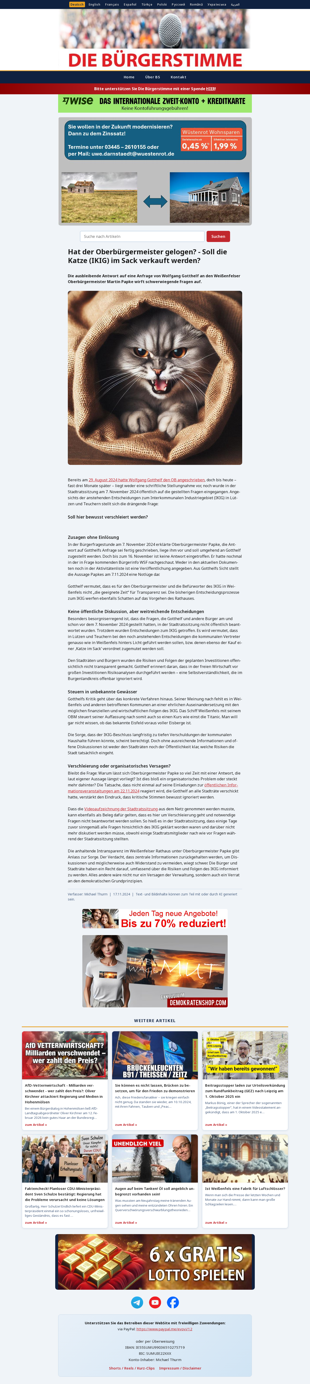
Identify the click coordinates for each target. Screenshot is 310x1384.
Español (130, 4)
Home (129, 76)
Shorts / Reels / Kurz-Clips (132, 1368)
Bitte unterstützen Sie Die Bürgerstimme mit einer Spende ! (155, 88)
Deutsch (77, 4)
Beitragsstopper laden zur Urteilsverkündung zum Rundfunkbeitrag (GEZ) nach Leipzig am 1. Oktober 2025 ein (245, 1091)
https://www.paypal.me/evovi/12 (164, 1328)
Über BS (152, 76)
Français (112, 4)
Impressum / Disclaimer (180, 1368)
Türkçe (146, 4)
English (95, 4)
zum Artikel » (36, 1124)
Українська (217, 4)
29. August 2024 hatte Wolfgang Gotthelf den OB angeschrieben (147, 480)
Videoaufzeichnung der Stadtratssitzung (121, 809)
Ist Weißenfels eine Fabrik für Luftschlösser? (245, 1188)
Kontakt (178, 76)
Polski (162, 4)
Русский (178, 4)
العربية (235, 4)
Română (196, 4)
